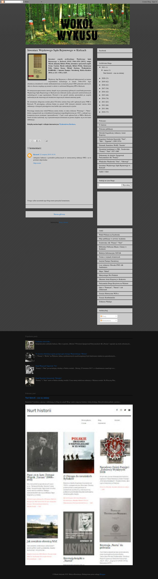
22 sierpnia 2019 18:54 (47, 154)
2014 (104, 98)
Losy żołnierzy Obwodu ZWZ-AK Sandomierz (111, 266)
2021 (104, 67)
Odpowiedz (37, 163)
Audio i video (104, 171)
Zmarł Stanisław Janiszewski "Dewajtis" (48, 378)
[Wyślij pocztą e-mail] (30, 141)
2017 (104, 88)
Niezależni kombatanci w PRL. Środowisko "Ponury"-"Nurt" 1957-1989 (114, 150)
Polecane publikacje (106, 129)
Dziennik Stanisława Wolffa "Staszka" (112, 145)
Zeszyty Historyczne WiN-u (108, 293)
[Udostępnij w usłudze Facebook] (37, 141)
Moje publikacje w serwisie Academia (112, 238)
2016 (104, 91)
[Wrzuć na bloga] (32, 141)
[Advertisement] (114, 207)
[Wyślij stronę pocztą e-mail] (45, 141)
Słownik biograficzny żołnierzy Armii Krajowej (112, 134)
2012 (104, 105)
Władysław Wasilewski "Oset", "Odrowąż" (114, 161)
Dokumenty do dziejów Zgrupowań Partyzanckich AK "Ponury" (111, 156)
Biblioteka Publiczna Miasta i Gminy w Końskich (113, 248)
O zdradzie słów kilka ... (43, 341)
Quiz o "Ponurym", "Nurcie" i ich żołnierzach (111, 288)
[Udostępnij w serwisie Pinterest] (39, 141)
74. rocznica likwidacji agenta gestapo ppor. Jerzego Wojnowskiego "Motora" (61, 354)
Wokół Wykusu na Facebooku (109, 235)
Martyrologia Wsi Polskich (108, 275)
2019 (104, 81)
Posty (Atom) (63, 222)
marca (106, 70)
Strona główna (59, 214)
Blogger (102, 574)
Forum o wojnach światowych (109, 257)
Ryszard (36, 154)
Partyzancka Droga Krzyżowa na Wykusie (113, 283)
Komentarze (106, 320)
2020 (104, 78)
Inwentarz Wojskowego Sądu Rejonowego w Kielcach (114, 166)
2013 (104, 102)
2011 (104, 108)
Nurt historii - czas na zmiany (113, 73)
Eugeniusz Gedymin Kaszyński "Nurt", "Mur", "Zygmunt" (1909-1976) (112, 140)
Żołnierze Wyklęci (105, 301)
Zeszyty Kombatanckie (107, 297)
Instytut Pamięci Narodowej (108, 261)
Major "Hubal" (104, 271)
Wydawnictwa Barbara (67, 124)
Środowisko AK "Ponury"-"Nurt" (111, 243)
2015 (104, 95)
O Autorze (102, 125)
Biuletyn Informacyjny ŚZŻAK (110, 253)
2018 (104, 85)
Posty (104, 316)
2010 (104, 112)
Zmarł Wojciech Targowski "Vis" (46, 366)
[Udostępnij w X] (35, 141)
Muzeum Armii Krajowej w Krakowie (112, 279)
